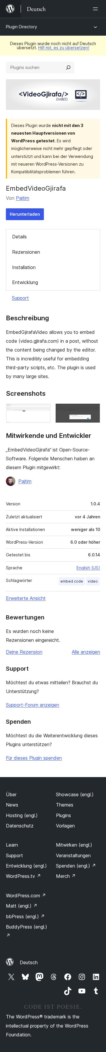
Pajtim (22, 198)
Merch (66, 876)
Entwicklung (25, 282)
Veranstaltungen (73, 855)
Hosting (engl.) (22, 815)
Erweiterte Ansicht (26, 598)
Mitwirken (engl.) (74, 845)
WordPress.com (26, 895)
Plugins (63, 815)
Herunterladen (25, 214)
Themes (64, 805)
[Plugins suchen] (68, 67)
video (93, 581)
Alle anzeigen (86, 652)
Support (20, 298)
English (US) (88, 567)
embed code (71, 581)
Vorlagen (65, 826)
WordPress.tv (23, 876)
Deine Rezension (24, 652)
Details (19, 237)
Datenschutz (20, 826)
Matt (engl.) (21, 906)
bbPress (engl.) (25, 916)
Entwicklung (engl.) (26, 866)
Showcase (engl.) (75, 794)
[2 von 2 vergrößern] (92, 411)
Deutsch (29, 962)
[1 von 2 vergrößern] (43, 411)
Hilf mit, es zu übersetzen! (63, 47)
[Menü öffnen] (96, 9)
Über (11, 794)
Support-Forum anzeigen (32, 705)
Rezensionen (26, 252)
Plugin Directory (21, 26)
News (12, 805)
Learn (12, 845)
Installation (24, 267)
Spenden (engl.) (76, 866)
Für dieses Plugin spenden (34, 758)
